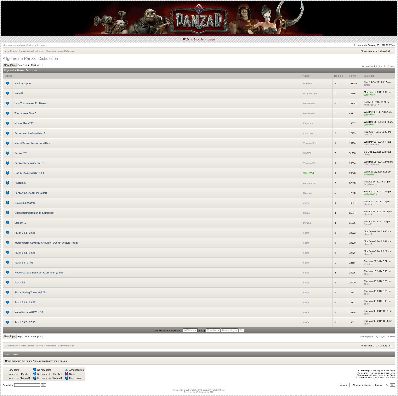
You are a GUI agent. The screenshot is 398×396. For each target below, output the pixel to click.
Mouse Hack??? (24, 123)
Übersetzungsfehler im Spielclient (34, 212)
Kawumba (308, 123)
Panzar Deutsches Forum (31, 51)
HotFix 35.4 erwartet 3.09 (29, 173)
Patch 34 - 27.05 (24, 262)
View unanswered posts (15, 45)
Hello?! (19, 93)
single (367, 85)
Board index (11, 51)
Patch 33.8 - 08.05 (25, 302)
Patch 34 (20, 282)
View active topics (38, 45)
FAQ (186, 39)
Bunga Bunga (310, 93)
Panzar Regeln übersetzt (29, 163)
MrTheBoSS (309, 103)
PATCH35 (20, 183)
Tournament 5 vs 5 (25, 113)
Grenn (306, 213)
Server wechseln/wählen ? (30, 133)
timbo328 (307, 83)
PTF (211, 392)
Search (198, 39)
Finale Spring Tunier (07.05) (30, 292)
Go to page (367, 66)
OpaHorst (308, 193)
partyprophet (309, 183)
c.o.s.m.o (308, 133)
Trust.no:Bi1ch (310, 143)
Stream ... (20, 222)
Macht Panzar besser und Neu (32, 143)
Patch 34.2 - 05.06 (25, 252)
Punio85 (307, 223)
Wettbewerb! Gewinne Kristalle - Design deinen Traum (46, 242)
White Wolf (369, 95)
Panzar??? (21, 153)
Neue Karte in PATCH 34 (29, 312)
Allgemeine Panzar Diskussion (60, 51)
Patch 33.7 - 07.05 (25, 322)
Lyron (367, 264)
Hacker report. (23, 83)
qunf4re (368, 134)
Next (393, 66)
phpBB (186, 390)
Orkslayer (369, 184)
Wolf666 (307, 153)
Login (211, 39)
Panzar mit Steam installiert (31, 193)
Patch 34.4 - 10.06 (25, 232)
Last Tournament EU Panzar (31, 103)
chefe (367, 154)
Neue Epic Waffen (25, 203)
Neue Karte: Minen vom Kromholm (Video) (39, 272)
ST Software (200, 392)
